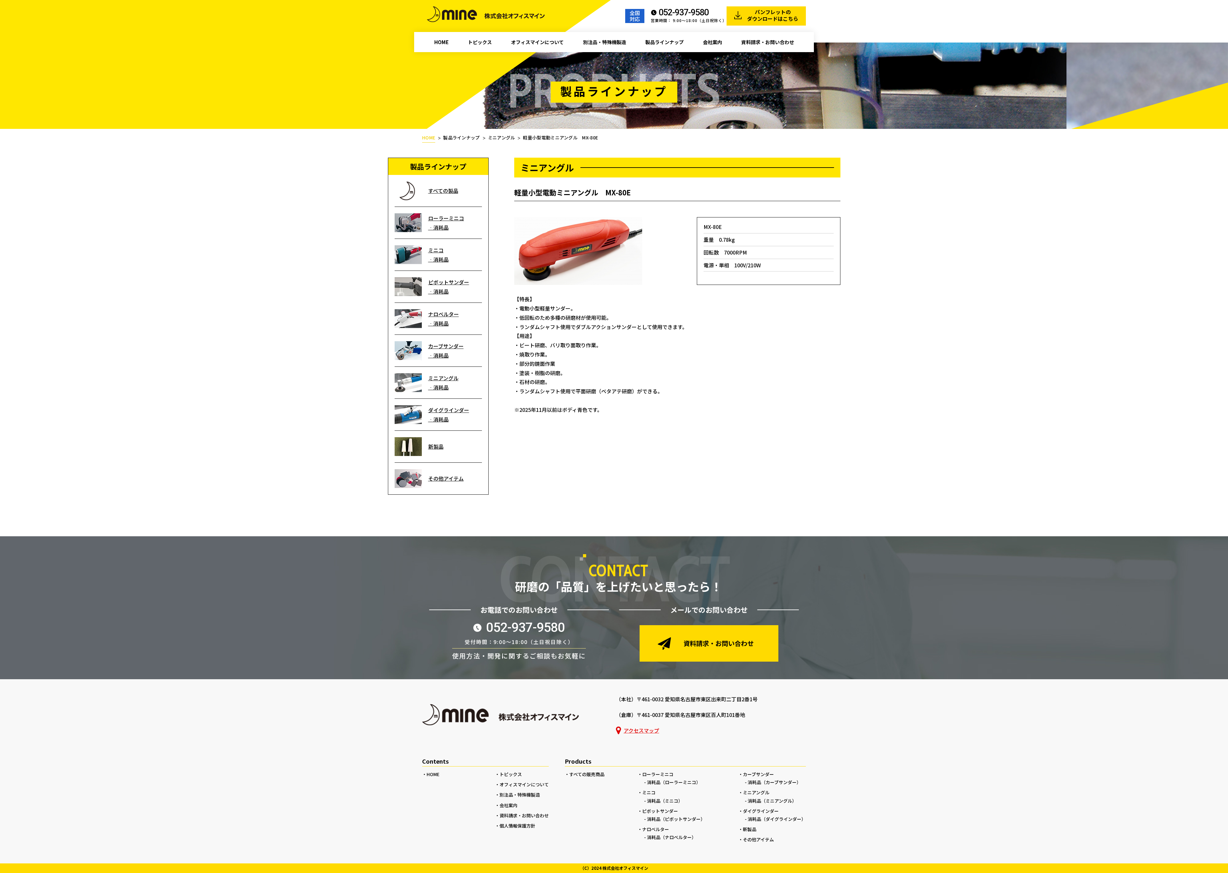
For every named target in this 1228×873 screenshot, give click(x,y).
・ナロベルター (653, 829)
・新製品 (747, 829)
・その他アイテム (756, 839)
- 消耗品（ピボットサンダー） (674, 819)
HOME (428, 137)
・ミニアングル (753, 792)
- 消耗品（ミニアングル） (771, 801)
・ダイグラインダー (758, 811)
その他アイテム (446, 478)
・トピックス (508, 774)
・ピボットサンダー (658, 811)
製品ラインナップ (461, 137)
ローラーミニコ (446, 218)
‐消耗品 (438, 227)
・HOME (430, 774)
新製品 (436, 446)
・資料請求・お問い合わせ (522, 815)
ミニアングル (443, 378)
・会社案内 (506, 805)
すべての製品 (443, 190)
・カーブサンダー (756, 774)
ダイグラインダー (448, 410)
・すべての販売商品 (584, 774)
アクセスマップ (641, 730)
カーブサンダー (446, 346)
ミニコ (436, 250)
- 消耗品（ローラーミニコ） (672, 782)
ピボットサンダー (448, 282)
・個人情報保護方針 (515, 825)
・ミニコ (647, 792)
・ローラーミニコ (655, 774)
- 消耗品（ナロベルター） (670, 837)
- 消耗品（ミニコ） (663, 801)
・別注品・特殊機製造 (517, 794)
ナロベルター (443, 314)
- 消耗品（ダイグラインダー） (775, 819)
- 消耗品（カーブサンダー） (773, 782)
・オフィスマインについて (522, 784)
